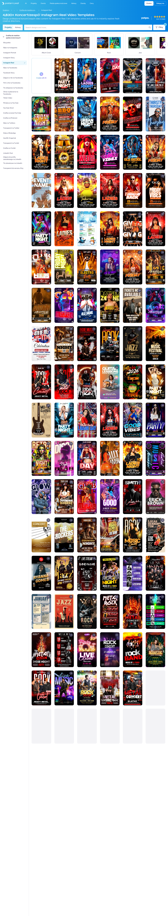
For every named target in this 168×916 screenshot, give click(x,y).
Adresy (18, 27)
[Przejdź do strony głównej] (9, 3)
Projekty (8, 27)
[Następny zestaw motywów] (165, 44)
